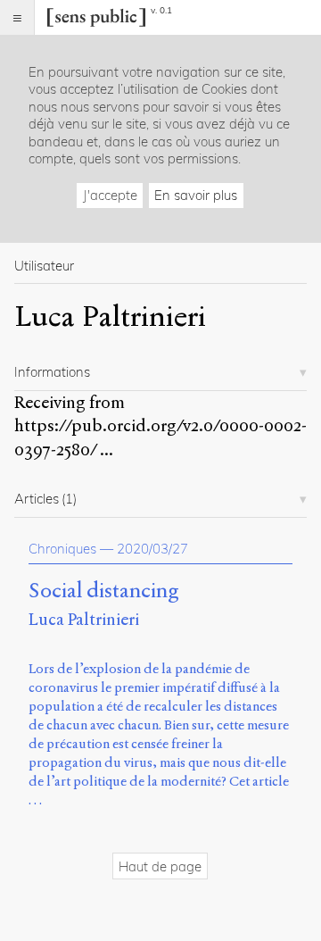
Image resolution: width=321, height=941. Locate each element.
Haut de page (160, 866)
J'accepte (110, 195)
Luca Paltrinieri (84, 619)
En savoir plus (195, 195)
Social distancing (104, 591)
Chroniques (62, 548)
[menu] (17, 17)
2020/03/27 (152, 548)
